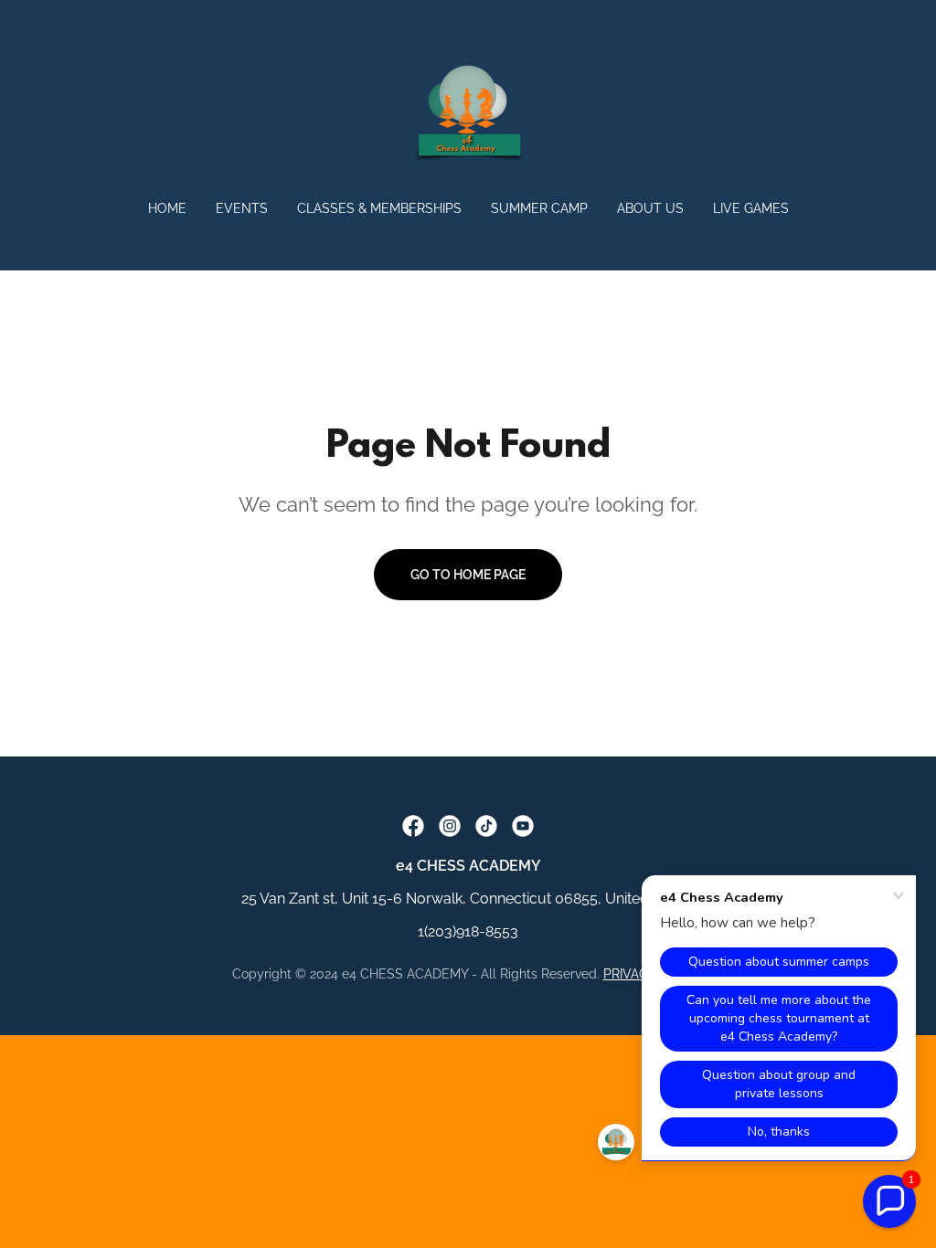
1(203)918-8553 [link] (468, 931)
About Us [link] (650, 208)
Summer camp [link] (539, 208)
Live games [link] (751, 208)
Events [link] (242, 208)
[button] (889, 1201)
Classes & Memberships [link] (379, 208)
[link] (468, 112)
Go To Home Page (468, 574)
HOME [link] (167, 208)
